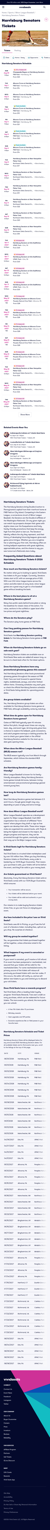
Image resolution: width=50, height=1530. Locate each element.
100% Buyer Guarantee (28, 2)
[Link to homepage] (25, 7)
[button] (6, 57)
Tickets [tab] (7, 51)
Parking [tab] (17, 51)
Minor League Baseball (24, 13)
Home (4, 13)
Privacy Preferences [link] (11, 1512)
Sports (11, 13)
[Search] (44, 7)
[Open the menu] (3, 7)
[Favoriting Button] (46, 19)
